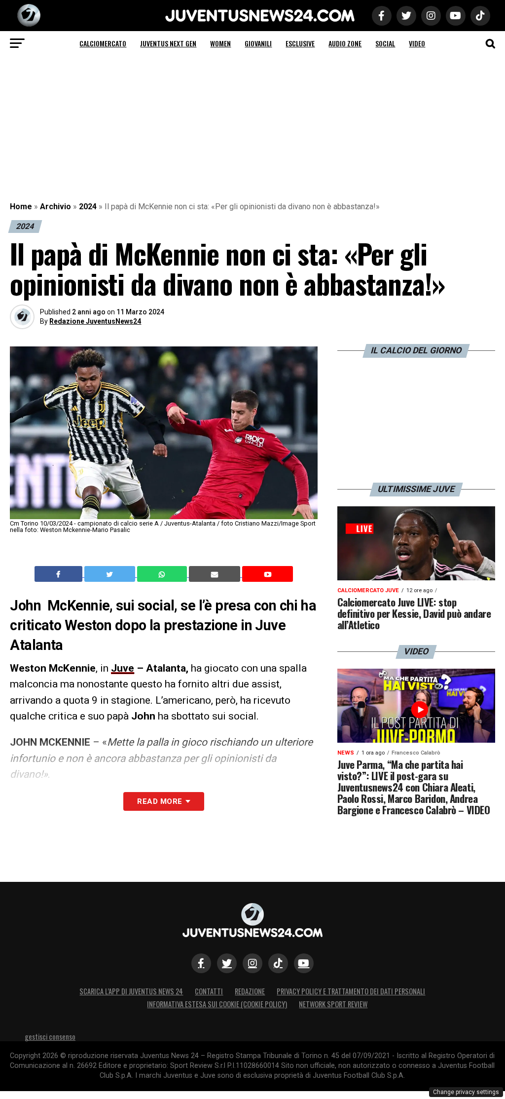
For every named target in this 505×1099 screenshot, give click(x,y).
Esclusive (300, 43)
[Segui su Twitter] (227, 963)
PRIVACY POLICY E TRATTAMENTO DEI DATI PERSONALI (351, 991)
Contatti (209, 991)
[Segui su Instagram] (252, 963)
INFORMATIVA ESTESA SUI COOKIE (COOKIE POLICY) (217, 1004)
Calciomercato (102, 43)
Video (417, 43)
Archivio (55, 206)
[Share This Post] (163, 574)
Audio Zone (344, 43)
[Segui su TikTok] (278, 963)
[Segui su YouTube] (304, 963)
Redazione (250, 991)
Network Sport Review (333, 1004)
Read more (159, 801)
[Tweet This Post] (110, 574)
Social (385, 43)
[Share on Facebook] (60, 574)
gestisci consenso (50, 1036)
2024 (88, 206)
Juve (122, 668)
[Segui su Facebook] (201, 963)
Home (21, 206)
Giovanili (258, 43)
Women (220, 43)
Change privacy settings (466, 1092)
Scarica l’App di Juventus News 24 (131, 991)
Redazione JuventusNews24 (95, 321)
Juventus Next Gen (168, 43)
